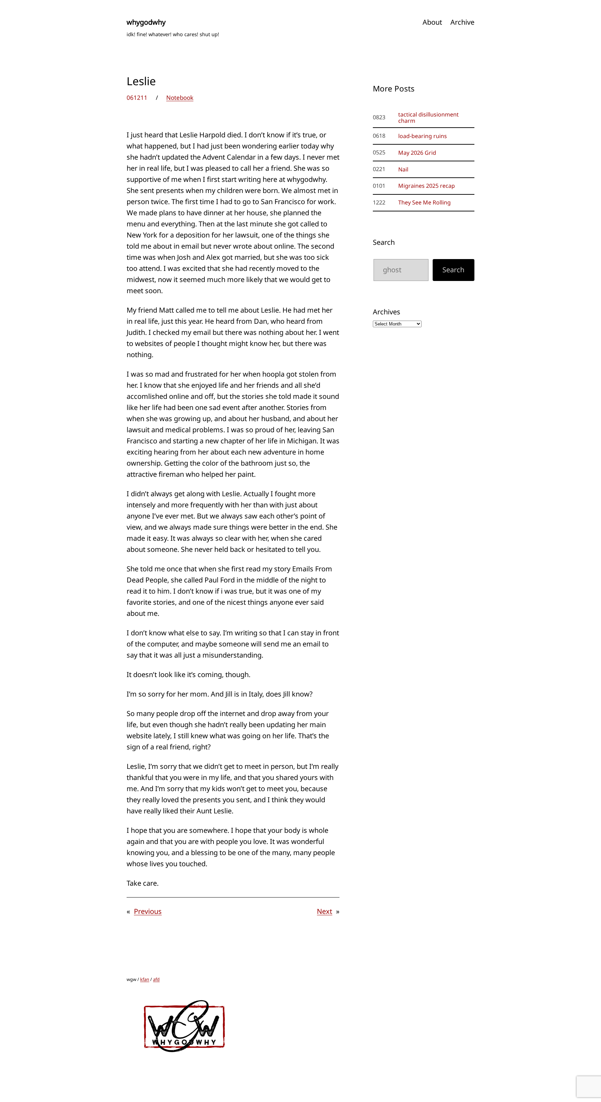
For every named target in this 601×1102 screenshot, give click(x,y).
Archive (462, 22)
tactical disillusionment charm (428, 117)
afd (156, 979)
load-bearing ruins (422, 136)
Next (324, 911)
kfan (144, 979)
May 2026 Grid (417, 153)
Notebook (179, 98)
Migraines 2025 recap (426, 186)
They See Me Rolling (424, 202)
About (432, 22)
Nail (403, 169)
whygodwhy (146, 22)
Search (384, 242)
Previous (148, 911)
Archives (386, 311)
